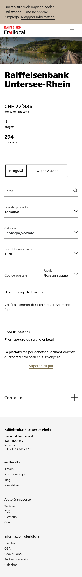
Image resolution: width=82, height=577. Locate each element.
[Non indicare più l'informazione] (73, 11)
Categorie (10, 228)
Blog (7, 480)
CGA (7, 548)
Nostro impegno (15, 474)
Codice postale (15, 275)
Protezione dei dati (16, 559)
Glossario (10, 517)
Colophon (10, 565)
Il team (9, 469)
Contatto (10, 522)
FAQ (7, 511)
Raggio (47, 270)
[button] (72, 30)
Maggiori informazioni (38, 17)
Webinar (10, 506)
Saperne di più (41, 366)
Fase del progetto (16, 207)
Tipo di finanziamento (18, 249)
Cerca (8, 191)
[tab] (16, 170)
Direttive (10, 543)
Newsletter (11, 485)
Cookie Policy (13, 554)
